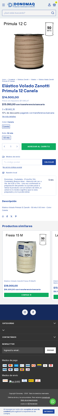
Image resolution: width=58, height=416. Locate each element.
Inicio (4, 79)
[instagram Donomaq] (25, 312)
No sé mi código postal (12, 167)
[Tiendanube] (29, 404)
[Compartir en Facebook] (7, 216)
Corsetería (11, 79)
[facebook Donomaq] (33, 312)
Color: (8, 122)
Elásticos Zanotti (23, 79)
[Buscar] (52, 13)
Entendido (48, 411)
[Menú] (4, 5)
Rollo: (7, 133)
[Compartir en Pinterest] (16, 216)
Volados (33, 79)
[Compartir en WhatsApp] (3, 216)
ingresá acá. (46, 397)
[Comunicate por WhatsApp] (53, 401)
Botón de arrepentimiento (29, 400)
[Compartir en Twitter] (11, 216)
